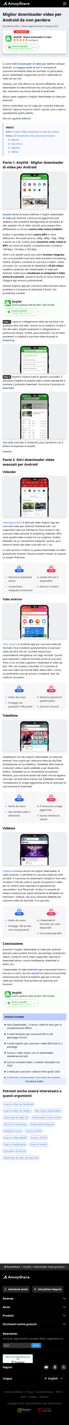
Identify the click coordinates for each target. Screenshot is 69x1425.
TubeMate (15, 147)
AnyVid (7, 214)
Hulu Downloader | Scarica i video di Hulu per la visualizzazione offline (34, 1026)
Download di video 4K (16, 1117)
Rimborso (44, 1397)
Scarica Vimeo (34, 1130)
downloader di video (30, 63)
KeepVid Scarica (13, 1130)
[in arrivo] (46, 1367)
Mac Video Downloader (48, 1110)
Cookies (33, 1397)
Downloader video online (46, 1117)
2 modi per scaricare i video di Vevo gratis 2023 (33, 1071)
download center (18, 1289)
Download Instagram (42, 1124)
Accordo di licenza (44, 1391)
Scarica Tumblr (38, 1144)
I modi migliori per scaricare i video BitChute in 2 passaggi (34, 1045)
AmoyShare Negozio (50, 1289)
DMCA (59, 1391)
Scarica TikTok (39, 1137)
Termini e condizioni (13, 1391)
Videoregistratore (12, 522)
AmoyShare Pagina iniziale (16, 1277)
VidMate (15, 151)
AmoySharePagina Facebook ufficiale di (55, 1367)
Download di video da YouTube (21, 1157)
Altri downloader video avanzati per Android (34, 135)
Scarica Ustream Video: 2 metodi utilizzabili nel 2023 (33, 1064)
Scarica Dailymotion (15, 1144)
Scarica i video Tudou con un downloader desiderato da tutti (30, 1054)
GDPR (23, 1397)
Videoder (15, 139)
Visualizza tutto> (34, 1081)
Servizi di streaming (15, 1124)
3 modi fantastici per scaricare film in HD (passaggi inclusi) (30, 1035)
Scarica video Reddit (15, 1137)
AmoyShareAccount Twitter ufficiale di (63, 1367)
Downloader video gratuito (49, 1266)
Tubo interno (17, 143)
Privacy (29, 1391)
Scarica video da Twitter (17, 1110)
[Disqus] (34, 1213)
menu (64, 3)
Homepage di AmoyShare (12, 1267)
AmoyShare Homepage (16, 4)
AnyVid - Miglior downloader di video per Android (36, 131)
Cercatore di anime (14, 1151)
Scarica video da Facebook (18, 1104)
